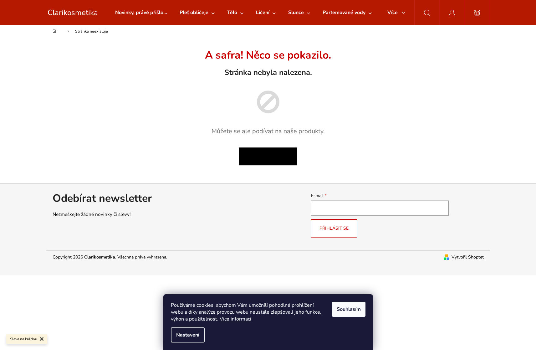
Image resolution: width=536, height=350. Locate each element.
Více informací (235, 319)
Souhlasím (349, 309)
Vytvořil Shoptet (468, 257)
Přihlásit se (334, 228)
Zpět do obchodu (268, 156)
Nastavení (187, 335)
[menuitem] (141, 12)
